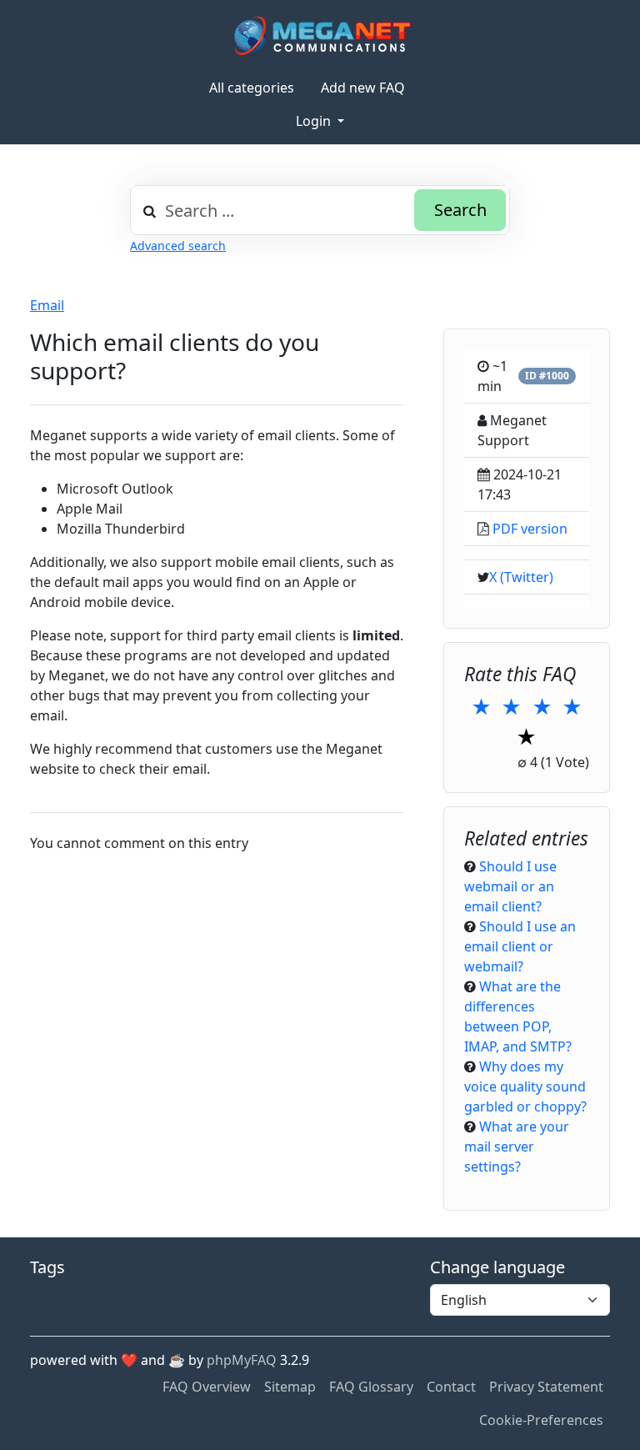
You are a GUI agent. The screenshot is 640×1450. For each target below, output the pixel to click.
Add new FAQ (363, 87)
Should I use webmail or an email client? (510, 886)
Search (460, 209)
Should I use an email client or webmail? (520, 946)
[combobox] (320, 210)
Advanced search (178, 245)
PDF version (530, 528)
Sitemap (290, 1386)
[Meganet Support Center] (320, 35)
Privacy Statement (546, 1386)
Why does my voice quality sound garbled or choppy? (525, 1086)
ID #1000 (547, 376)
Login (315, 121)
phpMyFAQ (242, 1360)
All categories (251, 87)
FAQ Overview (206, 1386)
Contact (451, 1386)
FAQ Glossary (371, 1386)
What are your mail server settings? (516, 1146)
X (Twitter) (521, 577)
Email (47, 305)
